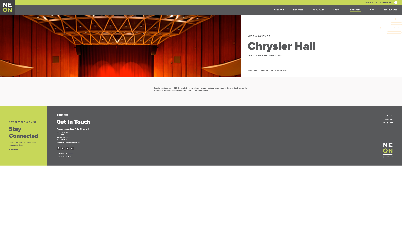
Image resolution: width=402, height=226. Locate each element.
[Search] (395, 2)
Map (372, 10)
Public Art (318, 10)
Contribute (385, 2)
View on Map (252, 70)
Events (337, 10)
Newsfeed (298, 10)
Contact (369, 2)
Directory (355, 10)
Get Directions (267, 70)
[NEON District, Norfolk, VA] (7, 7)
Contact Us (62, 153)
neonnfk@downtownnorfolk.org (68, 142)
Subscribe (14, 149)
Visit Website (282, 70)
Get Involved (390, 10)
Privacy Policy (388, 123)
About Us (279, 10)
